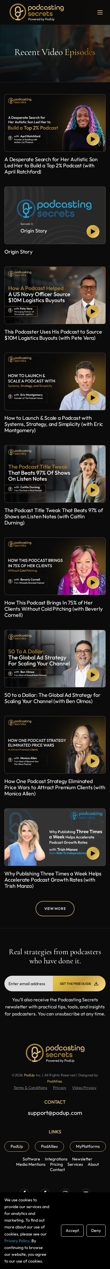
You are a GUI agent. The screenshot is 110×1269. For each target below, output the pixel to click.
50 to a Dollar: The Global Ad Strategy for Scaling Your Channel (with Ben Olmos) (52, 698)
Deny (96, 1230)
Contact (57, 1169)
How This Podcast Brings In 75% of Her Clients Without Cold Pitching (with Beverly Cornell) (53, 608)
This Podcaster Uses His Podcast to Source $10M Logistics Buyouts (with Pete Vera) (53, 334)
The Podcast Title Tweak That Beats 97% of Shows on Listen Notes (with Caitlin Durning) (53, 516)
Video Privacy (84, 1087)
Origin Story (18, 251)
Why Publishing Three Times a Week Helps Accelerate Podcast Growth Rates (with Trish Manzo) (52, 879)
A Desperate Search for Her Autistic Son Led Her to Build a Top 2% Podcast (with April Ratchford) (51, 165)
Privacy (59, 1087)
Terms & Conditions (30, 1087)
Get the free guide (75, 984)
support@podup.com (55, 1112)
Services (75, 1164)
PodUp (30, 1075)
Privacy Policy (16, 1240)
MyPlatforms (88, 1146)
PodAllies (54, 1081)
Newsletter (82, 1159)
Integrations (56, 1159)
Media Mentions (30, 1164)
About (93, 1164)
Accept (72, 1230)
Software (31, 1159)
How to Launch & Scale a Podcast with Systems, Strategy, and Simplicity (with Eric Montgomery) (53, 424)
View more (55, 908)
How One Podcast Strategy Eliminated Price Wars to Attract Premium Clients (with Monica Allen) (54, 787)
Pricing (56, 1164)
